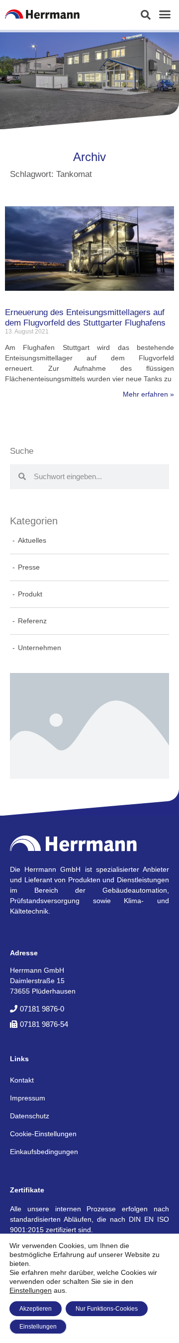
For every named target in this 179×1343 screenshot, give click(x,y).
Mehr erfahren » (148, 394)
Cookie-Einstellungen (43, 1134)
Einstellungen (30, 1290)
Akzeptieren (35, 1308)
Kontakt (22, 1080)
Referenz (32, 621)
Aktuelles (32, 540)
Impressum (27, 1098)
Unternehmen (39, 648)
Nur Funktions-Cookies (107, 1308)
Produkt (30, 594)
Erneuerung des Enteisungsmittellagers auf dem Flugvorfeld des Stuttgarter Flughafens (85, 317)
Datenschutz (29, 1116)
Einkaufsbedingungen (44, 1152)
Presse (29, 567)
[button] (146, 15)
